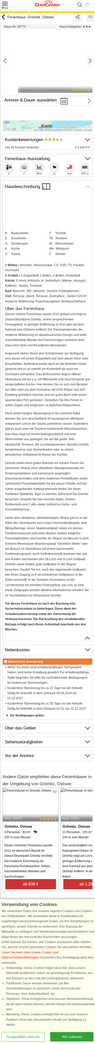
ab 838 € (31, 884)
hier (90, 958)
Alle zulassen (72, 1037)
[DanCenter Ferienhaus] (47, 5)
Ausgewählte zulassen (23, 1037)
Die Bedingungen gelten (27, 715)
